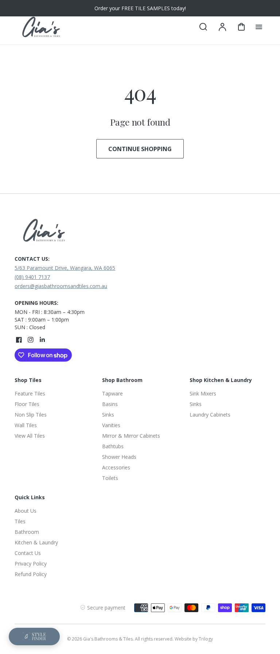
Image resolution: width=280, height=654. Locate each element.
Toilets (110, 477)
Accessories (116, 467)
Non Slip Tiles (31, 414)
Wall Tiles (26, 425)
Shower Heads (119, 456)
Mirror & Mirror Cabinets (131, 435)
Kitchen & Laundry (36, 542)
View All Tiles (30, 435)
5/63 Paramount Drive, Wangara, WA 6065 (65, 267)
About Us (25, 510)
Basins (110, 404)
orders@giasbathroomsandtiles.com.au (61, 286)
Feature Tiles (30, 393)
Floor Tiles (27, 404)
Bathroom (27, 531)
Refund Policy (31, 574)
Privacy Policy (31, 563)
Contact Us (28, 552)
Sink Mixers (203, 393)
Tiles (20, 521)
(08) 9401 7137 (32, 276)
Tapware (112, 393)
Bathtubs (113, 446)
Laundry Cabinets (210, 414)
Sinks (108, 414)
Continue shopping (140, 149)
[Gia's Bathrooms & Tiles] (60, 232)
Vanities (111, 425)
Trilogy (206, 639)
